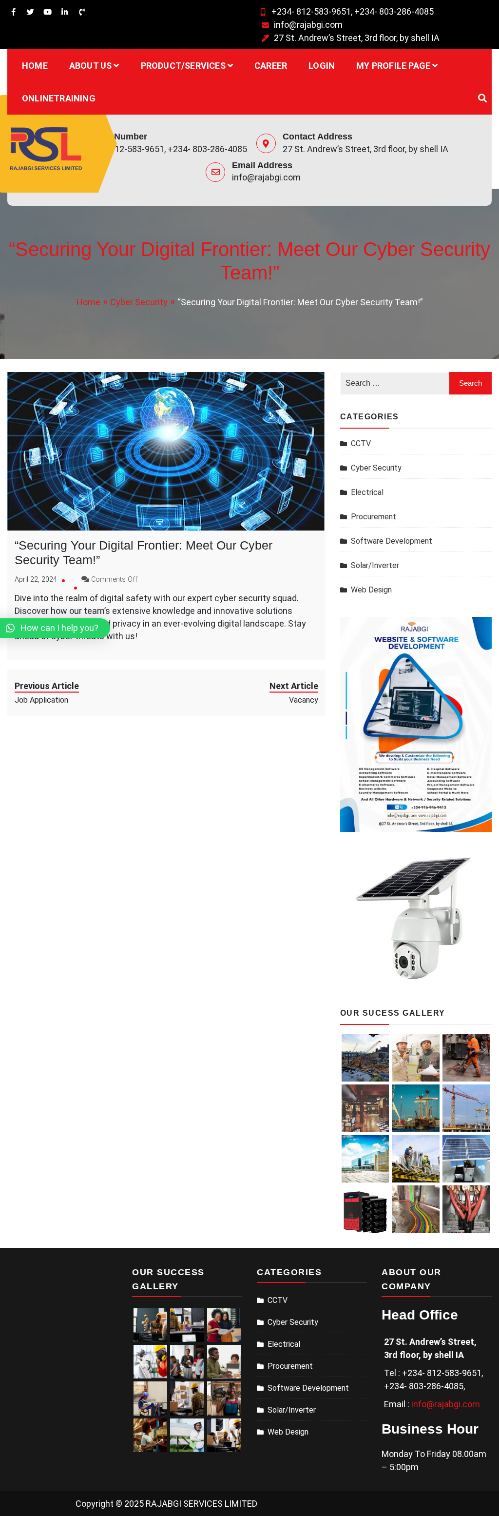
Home (35, 65)
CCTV (361, 443)
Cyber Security (376, 468)
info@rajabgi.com (308, 25)
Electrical (367, 492)
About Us (90, 65)
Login (321, 65)
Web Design (371, 589)
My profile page (393, 65)
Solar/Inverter (375, 565)
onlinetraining (59, 98)
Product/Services (183, 65)
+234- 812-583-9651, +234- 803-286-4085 (352, 11)
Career (270, 65)
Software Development (391, 541)
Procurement (373, 516)
